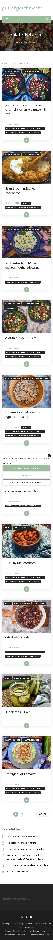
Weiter (42, 814)
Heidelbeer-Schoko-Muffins (21, 842)
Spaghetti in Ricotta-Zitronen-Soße (25, 848)
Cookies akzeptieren (26, 468)
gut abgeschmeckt (22, 8)
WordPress (23, 934)
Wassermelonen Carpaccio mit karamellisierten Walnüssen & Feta (26, 109)
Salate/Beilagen (31, 71)
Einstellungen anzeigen (26, 482)
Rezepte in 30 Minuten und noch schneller (25, 128)
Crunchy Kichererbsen (20, 563)
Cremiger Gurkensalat (20, 774)
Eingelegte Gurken (17, 712)
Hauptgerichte (12, 71)
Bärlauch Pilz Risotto (17, 871)
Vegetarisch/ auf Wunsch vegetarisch (23, 133)
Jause (26, 379)
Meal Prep (26, 203)
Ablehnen (26, 475)
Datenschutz (7, 463)
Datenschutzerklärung (39, 934)
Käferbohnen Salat (18, 637)
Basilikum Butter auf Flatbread (22, 836)
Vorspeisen (10, 76)
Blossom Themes (40, 931)
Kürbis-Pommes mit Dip (21, 491)
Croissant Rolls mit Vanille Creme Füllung (28, 865)
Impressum (8, 898)
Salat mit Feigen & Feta (21, 338)
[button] (49, 456)
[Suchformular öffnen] (47, 19)
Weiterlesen (22, 140)
